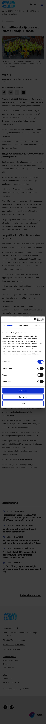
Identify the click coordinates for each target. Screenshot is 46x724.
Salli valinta (23, 397)
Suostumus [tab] (8, 325)
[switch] (40, 368)
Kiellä (23, 403)
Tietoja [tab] (37, 325)
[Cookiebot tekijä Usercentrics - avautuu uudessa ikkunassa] (34, 319)
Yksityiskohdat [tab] (23, 325)
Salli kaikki (23, 391)
